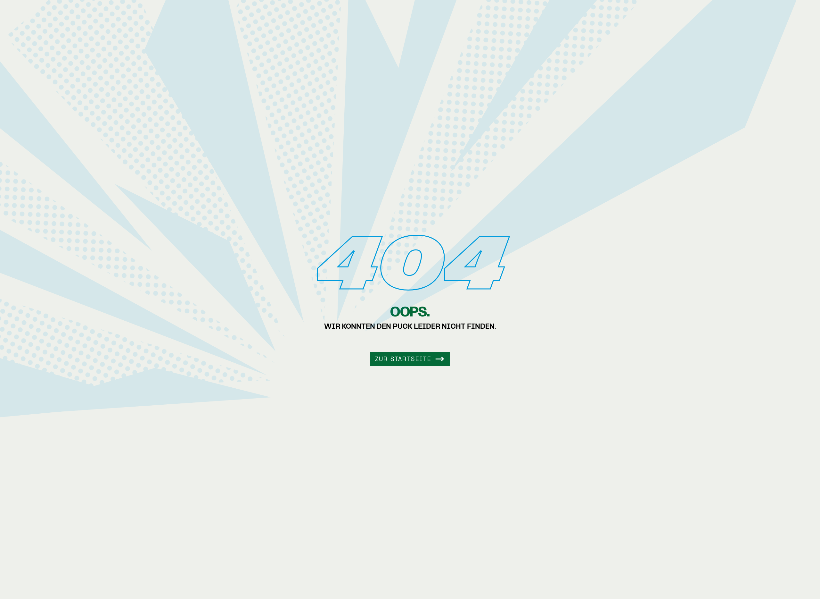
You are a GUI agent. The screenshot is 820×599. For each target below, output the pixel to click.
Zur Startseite (403, 360)
